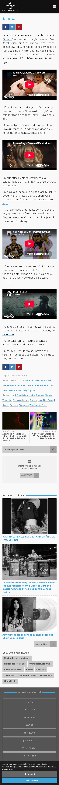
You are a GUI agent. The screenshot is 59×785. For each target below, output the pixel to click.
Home (29, 702)
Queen (5, 405)
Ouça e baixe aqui (12, 217)
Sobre (29, 725)
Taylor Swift (10, 675)
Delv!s (37, 380)
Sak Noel (44, 385)
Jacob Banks (8, 385)
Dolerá (33, 400)
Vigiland (32, 390)
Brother (40, 395)
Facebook (31, 740)
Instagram (30, 748)
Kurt (25, 385)
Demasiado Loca (21, 400)
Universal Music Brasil (40, 664)
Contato (29, 733)
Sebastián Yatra (28, 675)
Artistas (29, 717)
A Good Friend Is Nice (25, 395)
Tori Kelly (22, 390)
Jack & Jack (46, 380)
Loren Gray (33, 385)
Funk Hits (41, 670)
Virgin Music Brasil (13, 670)
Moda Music (10, 681)
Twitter (31, 755)
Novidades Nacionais (15, 664)
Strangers (24, 405)
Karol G (18, 385)
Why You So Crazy (38, 405)
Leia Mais (29, 774)
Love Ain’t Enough (46, 400)
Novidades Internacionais (17, 658)
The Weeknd (46, 675)
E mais (29, 670)
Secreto (7, 39)
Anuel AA (29, 380)
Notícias (29, 710)
